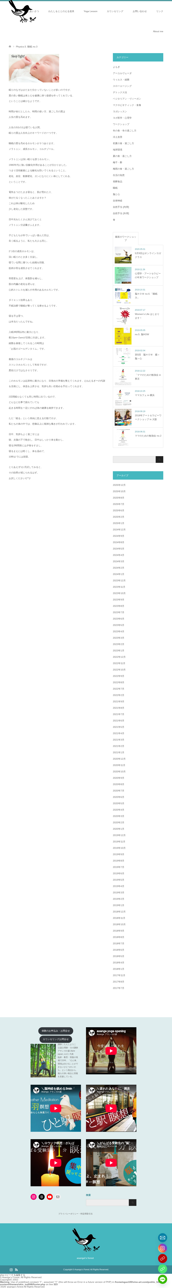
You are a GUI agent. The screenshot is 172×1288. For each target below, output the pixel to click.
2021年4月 (118, 733)
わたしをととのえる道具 (61, 11)
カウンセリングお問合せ (56, 1039)
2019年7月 (118, 867)
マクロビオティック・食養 (127, 105)
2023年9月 (118, 599)
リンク (159, 11)
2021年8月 (118, 708)
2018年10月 (119, 924)
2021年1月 (118, 752)
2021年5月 (118, 727)
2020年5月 (118, 803)
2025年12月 (119, 485)
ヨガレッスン (120, 111)
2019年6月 (118, 873)
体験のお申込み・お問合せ (56, 1031)
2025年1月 (118, 523)
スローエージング (122, 86)
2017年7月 (118, 988)
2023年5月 (118, 625)
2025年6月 (118, 510)
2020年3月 (118, 816)
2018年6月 (118, 949)
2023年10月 (119, 593)
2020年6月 (118, 797)
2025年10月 (119, 491)
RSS (16, 1269)
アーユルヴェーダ (122, 73)
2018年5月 (118, 956)
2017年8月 (118, 981)
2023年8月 (118, 606)
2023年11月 (119, 587)
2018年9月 (118, 930)
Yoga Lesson (90, 11)
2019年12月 (119, 835)
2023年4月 (118, 631)
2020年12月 (119, 758)
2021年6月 (118, 720)
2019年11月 (119, 841)
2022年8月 (118, 682)
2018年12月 (119, 911)
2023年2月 (118, 644)
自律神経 (117, 200)
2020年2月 (118, 822)
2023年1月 (118, 650)
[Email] (162, 1237)
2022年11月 (119, 663)
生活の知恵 (119, 175)
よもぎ (116, 67)
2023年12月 (119, 580)
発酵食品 (117, 181)
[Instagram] (162, 1248)
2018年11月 (119, 918)
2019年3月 (118, 892)
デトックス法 (120, 92)
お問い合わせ (140, 11)
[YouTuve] (162, 1258)
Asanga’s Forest (82, 1269)
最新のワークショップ (125, 238)
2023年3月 (118, 637)
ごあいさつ (33, 11)
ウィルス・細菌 (121, 79)
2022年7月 (118, 688)
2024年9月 (118, 536)
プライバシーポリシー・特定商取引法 (75, 1214)
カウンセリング (115, 11)
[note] (162, 1268)
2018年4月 (118, 962)
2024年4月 (118, 555)
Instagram (11, 1269)
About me (158, 31)
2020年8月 (118, 784)
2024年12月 (119, 529)
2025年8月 (118, 497)
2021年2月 (118, 746)
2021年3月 (118, 739)
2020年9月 (118, 778)
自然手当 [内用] (121, 207)
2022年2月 (118, 695)
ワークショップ (121, 124)
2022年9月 (118, 676)
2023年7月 (118, 612)
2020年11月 (119, 765)
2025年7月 (118, 504)
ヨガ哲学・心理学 (122, 117)
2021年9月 (118, 701)
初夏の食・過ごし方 (123, 143)
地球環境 (117, 149)
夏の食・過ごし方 (122, 156)
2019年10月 (119, 848)
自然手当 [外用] (121, 213)
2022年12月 (119, 657)
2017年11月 (119, 975)
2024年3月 (118, 561)
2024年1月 (118, 574)
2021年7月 (118, 714)
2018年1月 (118, 969)
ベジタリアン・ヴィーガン (127, 98)
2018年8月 (118, 937)
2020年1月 (118, 828)
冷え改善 (117, 137)
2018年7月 (118, 943)
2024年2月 (118, 567)
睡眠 (115, 188)
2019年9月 (118, 854)
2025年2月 (118, 516)
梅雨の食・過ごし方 (123, 168)
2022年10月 (119, 669)
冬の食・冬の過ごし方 (124, 130)
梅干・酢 (117, 162)
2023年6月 (118, 618)
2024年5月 (118, 548)
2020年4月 (118, 809)
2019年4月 (118, 886)
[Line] (162, 1279)
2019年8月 (118, 860)
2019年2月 (118, 899)
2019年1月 (118, 905)
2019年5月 (118, 879)
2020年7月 (118, 790)
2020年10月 (119, 771)
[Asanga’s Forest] (86, 1250)
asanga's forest (15, 1286)
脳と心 (116, 194)
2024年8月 (118, 542)
